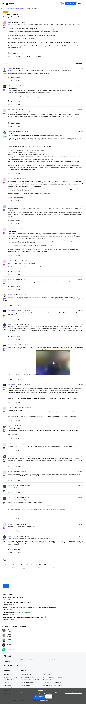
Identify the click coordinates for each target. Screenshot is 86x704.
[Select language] (63, 3)
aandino (10, 444)
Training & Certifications (10, 677)
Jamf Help (6, 674)
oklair (9, 206)
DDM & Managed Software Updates (13, 597)
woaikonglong (11, 644)
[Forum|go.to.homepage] (10, 4)
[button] (3, 4)
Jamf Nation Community (10, 679)
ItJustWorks (11, 260)
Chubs (8, 629)
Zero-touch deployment (27, 677)
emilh (9, 109)
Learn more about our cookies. (73, 693)
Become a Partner (9, 688)
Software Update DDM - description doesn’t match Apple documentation (23, 617)
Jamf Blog (6, 682)
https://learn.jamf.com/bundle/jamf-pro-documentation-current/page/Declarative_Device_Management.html (37, 509)
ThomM (9, 639)
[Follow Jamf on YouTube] (11, 665)
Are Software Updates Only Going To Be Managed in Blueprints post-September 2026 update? (30, 607)
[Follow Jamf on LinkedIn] (8, 665)
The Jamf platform (25, 674)
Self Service (46, 674)
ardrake (10, 178)
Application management (27, 682)
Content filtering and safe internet (52, 685)
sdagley (10, 68)
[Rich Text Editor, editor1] (43, 574)
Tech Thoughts (7, 599)
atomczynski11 (11, 649)
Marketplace (7, 685)
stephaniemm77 (12, 310)
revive (9, 86)
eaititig (9, 22)
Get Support (9, 8)
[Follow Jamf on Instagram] (14, 665)
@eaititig (10, 70)
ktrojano (9, 634)
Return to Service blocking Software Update (15, 612)
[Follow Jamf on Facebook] (17, 665)
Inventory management (26, 685)
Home (3, 8)
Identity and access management (52, 677)
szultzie (10, 324)
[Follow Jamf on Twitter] (4, 665)
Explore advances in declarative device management (26, 297)
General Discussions (19, 8)
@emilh (10, 146)
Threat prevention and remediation (52, 682)
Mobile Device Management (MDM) (30, 679)
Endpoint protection (48, 679)
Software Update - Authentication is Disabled (16, 602)
